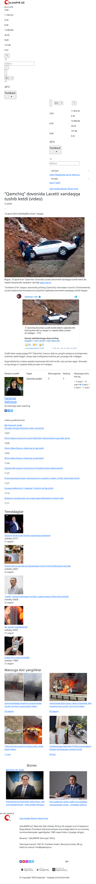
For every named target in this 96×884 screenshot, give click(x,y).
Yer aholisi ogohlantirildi (15, 627)
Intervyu (76, 174)
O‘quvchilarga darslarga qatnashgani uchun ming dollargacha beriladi (37, 566)
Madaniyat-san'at (63, 174)
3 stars (85, 384)
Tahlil (57, 182)
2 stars (77, 387)
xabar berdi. (46, 282)
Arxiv (76, 188)
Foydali (54, 178)
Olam (52, 174)
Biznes (64, 188)
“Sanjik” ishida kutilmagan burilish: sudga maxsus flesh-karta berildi (36, 596)
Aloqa (70, 188)
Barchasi (13, 425)
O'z (7, 78)
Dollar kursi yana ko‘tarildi (16, 657)
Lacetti (39, 378)
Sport (52, 182)
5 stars (79, 381)
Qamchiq (30, 378)
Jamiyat (54, 170)
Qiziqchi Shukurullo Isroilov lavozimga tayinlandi (27, 535)
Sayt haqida (55, 188)
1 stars (86, 387)
